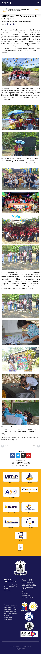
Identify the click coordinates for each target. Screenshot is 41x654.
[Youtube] (28, 455)
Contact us (19, 649)
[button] (38, 2)
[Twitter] (18, 455)
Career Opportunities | (20, 648)
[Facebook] (12, 455)
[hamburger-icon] (36, 10)
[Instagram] (23, 455)
